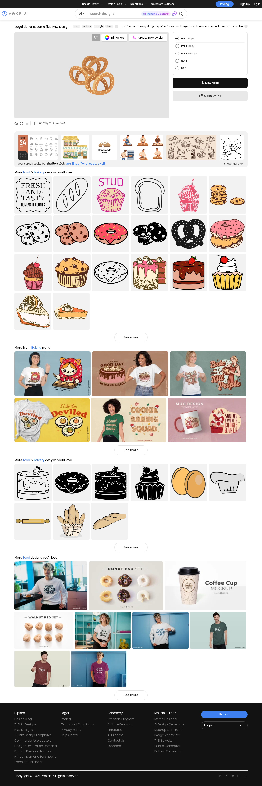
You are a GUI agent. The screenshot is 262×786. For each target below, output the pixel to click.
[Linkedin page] (245, 776)
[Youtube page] (238, 776)
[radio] (177, 38)
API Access (115, 735)
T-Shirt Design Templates (33, 735)
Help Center (69, 735)
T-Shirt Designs (25, 724)
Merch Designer (165, 719)
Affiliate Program (120, 724)
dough (99, 26)
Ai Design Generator (169, 724)
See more (131, 337)
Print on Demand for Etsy (32, 751)
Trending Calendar (28, 762)
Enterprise (115, 730)
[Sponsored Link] (38, 147)
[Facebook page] (226, 776)
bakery (87, 26)
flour (109, 26)
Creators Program (121, 719)
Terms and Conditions (77, 724)
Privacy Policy (71, 730)
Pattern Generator (168, 751)
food (76, 26)
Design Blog (23, 719)
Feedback (115, 746)
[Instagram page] (220, 776)
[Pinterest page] (232, 776)
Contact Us (116, 740)
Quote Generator (167, 746)
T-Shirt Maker (164, 740)
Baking (36, 347)
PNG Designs (23, 730)
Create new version (151, 37)
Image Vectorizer (167, 735)
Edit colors (117, 37)
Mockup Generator (168, 730)
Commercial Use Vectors (32, 740)
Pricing (66, 719)
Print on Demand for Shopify (35, 756)
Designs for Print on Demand (35, 746)
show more (231, 164)
